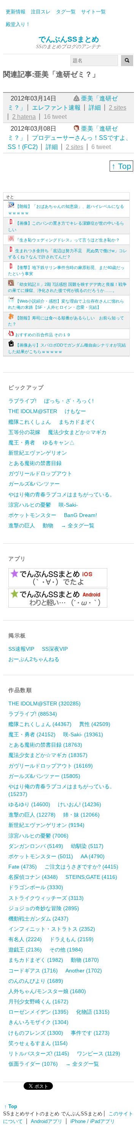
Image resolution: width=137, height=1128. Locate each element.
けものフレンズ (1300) (35, 1033)
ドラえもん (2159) (71, 939)
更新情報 (15, 12)
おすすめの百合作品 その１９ (43, 334)
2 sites (117, 107)
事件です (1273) (90, 1033)
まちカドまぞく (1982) (35, 960)
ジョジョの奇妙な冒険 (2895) (43, 908)
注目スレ (41, 12)
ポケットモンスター (32, 515)
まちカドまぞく (77, 422)
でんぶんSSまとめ (68, 39)
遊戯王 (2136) (25, 949)
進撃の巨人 (21, 525)
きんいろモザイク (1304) (38, 1022)
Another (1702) (83, 971)
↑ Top (121, 166)
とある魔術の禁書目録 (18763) (45, 745)
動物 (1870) (85, 960)
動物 (48, 525)
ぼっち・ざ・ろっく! (69, 401)
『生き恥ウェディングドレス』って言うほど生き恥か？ (67, 240)
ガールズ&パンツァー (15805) (44, 776)
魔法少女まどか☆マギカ (77, 432)
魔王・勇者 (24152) (32, 734)
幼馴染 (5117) (87, 846)
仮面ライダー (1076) (33, 1064)
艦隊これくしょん (29, 422)
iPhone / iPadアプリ (92, 1121)
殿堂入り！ (18, 24)
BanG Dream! (80, 515)
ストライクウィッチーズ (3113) (46, 898)
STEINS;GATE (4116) (91, 877)
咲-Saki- (68, 505)
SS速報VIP (21, 649)
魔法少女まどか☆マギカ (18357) (48, 755)
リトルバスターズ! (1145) (38, 1053)
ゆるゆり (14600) (29, 804)
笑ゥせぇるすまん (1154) (38, 1043)
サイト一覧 (93, 12)
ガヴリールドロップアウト (40, 473)
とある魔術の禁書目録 (35, 463)
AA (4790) (93, 856)
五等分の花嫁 (24, 432)
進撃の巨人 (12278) (32, 815)
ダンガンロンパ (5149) (35, 846)
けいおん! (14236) (79, 804)
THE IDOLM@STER (32, 411)
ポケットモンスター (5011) (40, 856)
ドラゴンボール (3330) (35, 887)
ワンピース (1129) (98, 1053)
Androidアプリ (46, 1121)
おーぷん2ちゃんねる (33, 659)
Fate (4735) (22, 867)
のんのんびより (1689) (35, 981)
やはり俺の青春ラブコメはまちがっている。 (61, 494)
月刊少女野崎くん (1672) (38, 1001)
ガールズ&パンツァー (34, 484)
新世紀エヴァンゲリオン (37, 453)
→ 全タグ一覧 (77, 525)
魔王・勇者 (21, 442)
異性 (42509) (94, 724)
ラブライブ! (22, 401)
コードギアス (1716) (33, 971)
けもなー (75, 411)
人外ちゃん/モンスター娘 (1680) (47, 991)
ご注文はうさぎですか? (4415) (81, 867)
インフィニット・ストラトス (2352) (51, 929)
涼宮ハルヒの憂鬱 (29, 505)
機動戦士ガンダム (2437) (38, 919)
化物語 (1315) (93, 1012)
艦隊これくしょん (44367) (40, 724)
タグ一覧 (66, 12)
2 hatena (24, 116)
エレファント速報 (56, 107)
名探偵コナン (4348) (33, 877)
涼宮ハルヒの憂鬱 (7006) (38, 836)
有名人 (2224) (25, 939)
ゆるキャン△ (59, 442)
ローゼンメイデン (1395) (38, 1012)
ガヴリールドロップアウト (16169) (50, 766)
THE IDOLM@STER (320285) (44, 703)
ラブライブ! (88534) (32, 714)
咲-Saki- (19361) (83, 734)
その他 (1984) (66, 949)
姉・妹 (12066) (81, 815)
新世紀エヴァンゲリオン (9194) (46, 825)
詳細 (95, 107)
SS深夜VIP (55, 649)
